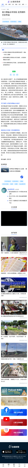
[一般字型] (14, 74)
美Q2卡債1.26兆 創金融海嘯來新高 (18, 197)
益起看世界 (22, 184)
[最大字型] (17, 74)
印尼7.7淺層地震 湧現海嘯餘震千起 (18, 202)
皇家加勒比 (13, 21)
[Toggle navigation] (25, 464)
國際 (8, 9)
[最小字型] (10, 74)
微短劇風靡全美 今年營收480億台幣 (18, 193)
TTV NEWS (3, 9)
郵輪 (20, 21)
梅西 (12, 184)
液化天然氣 (5, 184)
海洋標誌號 (6, 21)
